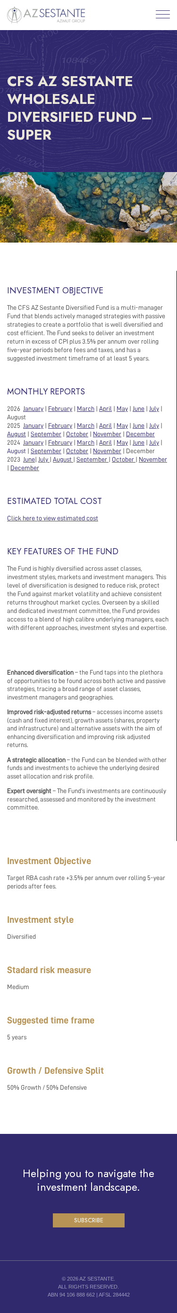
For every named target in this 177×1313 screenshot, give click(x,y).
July (43, 459)
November (153, 459)
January (33, 442)
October (123, 459)
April (105, 442)
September (91, 459)
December (24, 467)
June (29, 459)
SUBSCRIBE (88, 1220)
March (85, 442)
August (17, 451)
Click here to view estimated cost (52, 518)
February (60, 442)
